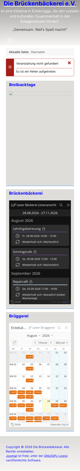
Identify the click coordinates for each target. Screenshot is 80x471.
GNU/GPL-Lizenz (56, 456)
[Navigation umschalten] (10, 41)
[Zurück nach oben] (73, 464)
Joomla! (11, 456)
